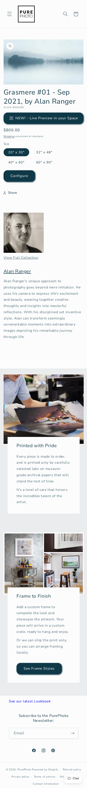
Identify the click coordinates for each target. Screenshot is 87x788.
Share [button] (12, 192)
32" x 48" (44, 152)
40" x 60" (16, 162)
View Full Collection (21, 257)
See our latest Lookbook (30, 701)
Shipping (9, 136)
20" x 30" (16, 152)
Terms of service (44, 776)
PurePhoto (24, 769)
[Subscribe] (73, 733)
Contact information (46, 784)
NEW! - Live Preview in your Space (46, 118)
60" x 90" (44, 162)
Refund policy (72, 769)
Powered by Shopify (45, 769)
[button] (9, 14)
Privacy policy (20, 776)
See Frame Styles (39, 668)
